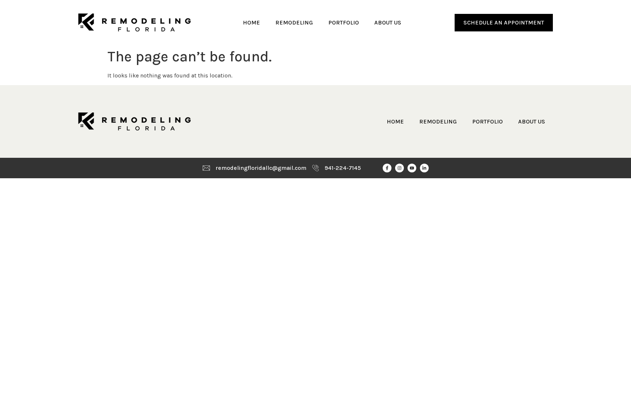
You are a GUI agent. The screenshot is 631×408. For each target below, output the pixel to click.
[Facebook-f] (387, 168)
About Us (387, 22)
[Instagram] (399, 168)
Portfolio (343, 22)
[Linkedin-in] (424, 168)
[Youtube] (412, 168)
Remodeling (294, 22)
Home (251, 22)
